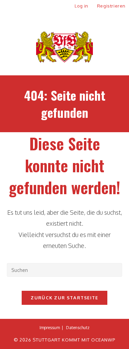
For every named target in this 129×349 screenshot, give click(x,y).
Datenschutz (77, 327)
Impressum (50, 327)
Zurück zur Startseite (64, 297)
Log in (81, 6)
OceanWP (103, 339)
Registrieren (111, 6)
